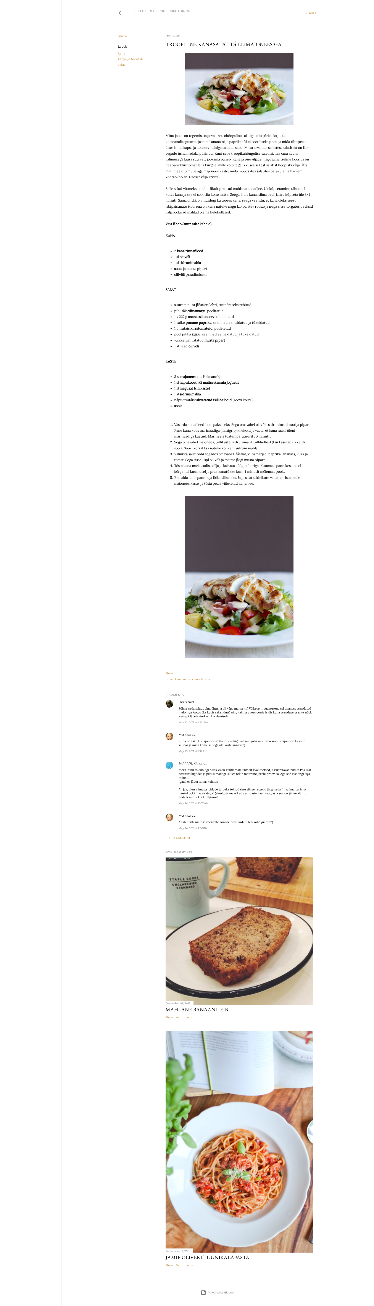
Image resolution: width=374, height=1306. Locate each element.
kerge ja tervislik (130, 59)
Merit (183, 735)
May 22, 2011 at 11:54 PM (193, 722)
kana (121, 53)
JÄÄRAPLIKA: (188, 763)
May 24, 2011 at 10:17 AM (193, 803)
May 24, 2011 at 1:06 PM (193, 828)
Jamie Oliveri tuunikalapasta (207, 1257)
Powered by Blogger (221, 1292)
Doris (183, 702)
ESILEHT (140, 11)
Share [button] (122, 36)
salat (121, 65)
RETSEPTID (157, 11)
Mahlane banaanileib (197, 1009)
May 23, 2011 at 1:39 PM (193, 751)
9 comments (184, 1017)
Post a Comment (178, 838)
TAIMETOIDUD (179, 11)
